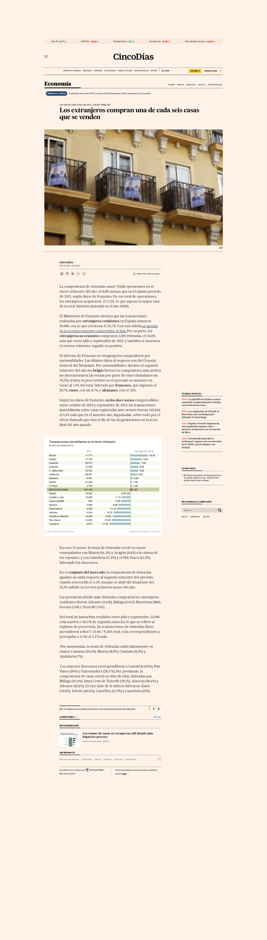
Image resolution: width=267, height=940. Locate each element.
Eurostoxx (195, 517)
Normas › (157, 717)
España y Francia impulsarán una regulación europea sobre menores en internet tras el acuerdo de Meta (201, 428)
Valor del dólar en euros (195, 41)
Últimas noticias (141, 71)
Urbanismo (131, 759)
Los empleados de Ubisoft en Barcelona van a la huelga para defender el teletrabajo (200, 414)
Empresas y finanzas (72, 71)
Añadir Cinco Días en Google (148, 274)
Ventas (98, 759)
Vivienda (171, 85)
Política (201, 85)
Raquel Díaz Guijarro (92, 741)
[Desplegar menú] (46, 56)
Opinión (153, 71)
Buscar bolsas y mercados (197, 502)
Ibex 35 (54, 41)
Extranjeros (87, 759)
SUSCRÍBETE (195, 71)
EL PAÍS (164, 70)
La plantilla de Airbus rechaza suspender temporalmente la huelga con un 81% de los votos (201, 402)
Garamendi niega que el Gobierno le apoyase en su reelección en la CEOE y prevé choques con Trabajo (201, 443)
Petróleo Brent (119, 41)
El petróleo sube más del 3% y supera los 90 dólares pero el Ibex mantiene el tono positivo (110, 93)
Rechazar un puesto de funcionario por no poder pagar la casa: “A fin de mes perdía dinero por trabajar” (202, 478)
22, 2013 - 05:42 (69, 266)
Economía (98, 71)
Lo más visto (189, 468)
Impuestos (190, 85)
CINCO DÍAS (66, 262)
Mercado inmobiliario (69, 759)
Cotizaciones (110, 71)
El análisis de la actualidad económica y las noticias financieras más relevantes (99, 709)
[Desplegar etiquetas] (159, 759)
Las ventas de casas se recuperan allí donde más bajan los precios (118, 735)
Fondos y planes (125, 71)
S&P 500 (85, 41)
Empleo (180, 85)
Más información (67, 773)
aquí (124, 773)
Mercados (87, 71)
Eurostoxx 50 (155, 41)
